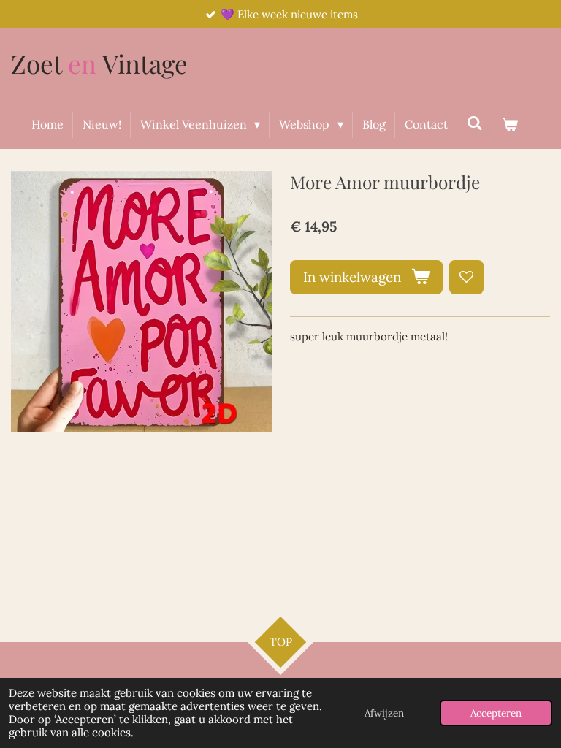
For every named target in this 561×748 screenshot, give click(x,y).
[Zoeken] (474, 123)
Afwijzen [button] (384, 713)
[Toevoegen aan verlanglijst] (466, 277)
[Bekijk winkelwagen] (509, 125)
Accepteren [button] (496, 713)
